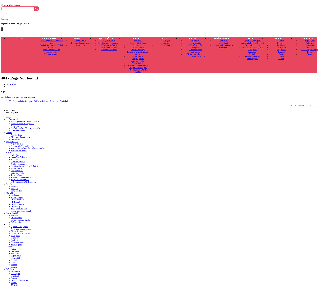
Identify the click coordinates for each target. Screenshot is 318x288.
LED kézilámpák (195, 45)
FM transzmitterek (51, 54)
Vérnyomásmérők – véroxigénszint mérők (108, 46)
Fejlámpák (195, 41)
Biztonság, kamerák (252, 45)
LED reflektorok (195, 50)
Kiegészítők (281, 50)
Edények (166, 43)
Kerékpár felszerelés (109, 50)
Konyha (163, 38)
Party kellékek (166, 45)
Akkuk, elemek (80, 41)
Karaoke (310, 47)
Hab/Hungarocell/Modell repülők (138, 71)
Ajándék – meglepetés (252, 41)
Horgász (279, 38)
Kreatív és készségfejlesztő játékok (137, 53)
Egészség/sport (106, 38)
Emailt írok (64, 101)
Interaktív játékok (138, 47)
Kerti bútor (224, 41)
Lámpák (281, 52)
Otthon (250, 38)
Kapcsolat (54, 101)
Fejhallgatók (310, 41)
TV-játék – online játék (138, 68)
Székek (281, 59)
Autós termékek (49, 38)
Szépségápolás (252, 59)
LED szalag (195, 52)
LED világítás (223, 43)
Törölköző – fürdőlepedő (138, 65)
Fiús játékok (137, 45)
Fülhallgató (310, 43)
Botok (281, 41)
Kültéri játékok (138, 56)
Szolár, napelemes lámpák (195, 56)
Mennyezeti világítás (195, 54)
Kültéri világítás (195, 43)
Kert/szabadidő (221, 38)
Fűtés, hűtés (252, 50)
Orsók (281, 54)
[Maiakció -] (10, 5)
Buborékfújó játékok (138, 43)
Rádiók (310, 52)
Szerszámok (80, 45)
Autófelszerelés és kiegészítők (51, 45)
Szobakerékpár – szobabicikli (109, 43)
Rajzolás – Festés (137, 61)
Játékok (135, 38)
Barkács (77, 38)
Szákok (281, 56)
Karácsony (252, 52)
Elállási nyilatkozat (41, 101)
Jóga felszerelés (109, 41)
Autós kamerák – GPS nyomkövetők (51, 51)
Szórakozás (307, 38)
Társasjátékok (137, 63)
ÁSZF (8, 101)
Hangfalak (310, 45)
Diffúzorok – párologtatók (252, 47)
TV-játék (310, 54)
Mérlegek (166, 41)
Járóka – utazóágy (138, 50)
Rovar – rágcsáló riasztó (223, 45)
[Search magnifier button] (36, 9)
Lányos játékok (138, 59)
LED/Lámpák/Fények (19, 280)
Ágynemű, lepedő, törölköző (252, 43)
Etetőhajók (281, 45)
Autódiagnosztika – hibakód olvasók (51, 42)
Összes (20, 38)
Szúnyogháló (224, 47)
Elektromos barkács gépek (80, 43)
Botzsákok (281, 43)
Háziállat (252, 54)
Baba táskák (137, 41)
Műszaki (192, 38)
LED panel (195, 47)
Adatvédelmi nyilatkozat (22, 101)
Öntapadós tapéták (252, 56)
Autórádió (52, 47)
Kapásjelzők (281, 47)
